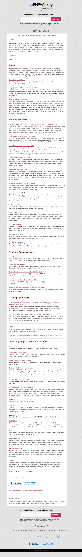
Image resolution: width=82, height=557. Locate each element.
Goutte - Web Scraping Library (17, 352)
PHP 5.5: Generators (15, 205)
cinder (10, 470)
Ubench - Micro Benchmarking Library (20, 360)
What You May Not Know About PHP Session (22, 136)
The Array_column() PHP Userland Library (21, 387)
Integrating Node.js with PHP (17, 234)
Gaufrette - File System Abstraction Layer (21, 368)
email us (65, 530)
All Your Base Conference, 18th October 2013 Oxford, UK (25, 272)
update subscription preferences (34, 490)
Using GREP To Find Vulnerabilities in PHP (21, 146)
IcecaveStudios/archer (15, 448)
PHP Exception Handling (16, 242)
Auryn (10, 431)
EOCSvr (11, 415)
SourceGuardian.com (39, 35)
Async (11, 460)
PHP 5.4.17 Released (15, 256)
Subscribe (56, 19)
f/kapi (10, 346)
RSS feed (40, 537)
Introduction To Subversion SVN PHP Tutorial (22, 183)
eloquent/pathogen (14, 438)
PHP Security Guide (15, 224)
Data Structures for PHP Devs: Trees (20, 157)
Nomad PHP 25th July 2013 (17, 264)
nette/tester (12, 399)
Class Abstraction (14, 212)
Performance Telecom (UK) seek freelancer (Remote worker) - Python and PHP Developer (35, 335)
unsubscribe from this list (16, 490)
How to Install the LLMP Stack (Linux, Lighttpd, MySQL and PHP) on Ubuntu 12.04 (33, 124)
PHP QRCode (13, 421)
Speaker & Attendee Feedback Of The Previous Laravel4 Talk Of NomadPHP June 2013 (34, 68)
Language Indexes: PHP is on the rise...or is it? (22, 88)
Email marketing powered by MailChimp (47, 10)
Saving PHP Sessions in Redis (18, 169)
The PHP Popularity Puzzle (17, 80)
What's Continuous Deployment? (18, 99)
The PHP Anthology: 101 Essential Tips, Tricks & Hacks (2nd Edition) (29, 314)
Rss (58, 536)
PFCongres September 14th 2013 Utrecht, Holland (23, 280)
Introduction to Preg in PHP (17, 193)
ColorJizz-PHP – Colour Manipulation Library (22, 380)
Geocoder (12, 405)
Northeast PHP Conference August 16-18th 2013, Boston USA (27, 287)
